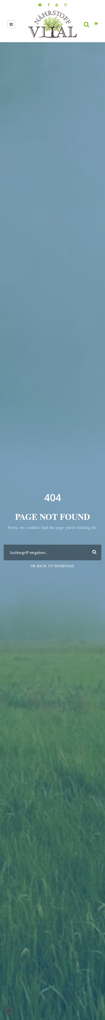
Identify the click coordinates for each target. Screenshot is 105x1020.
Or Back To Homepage (53, 566)
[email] (40, 4)
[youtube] (56, 4)
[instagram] (65, 4)
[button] (9, 1011)
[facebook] (48, 4)
